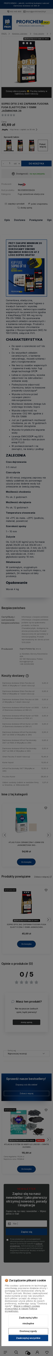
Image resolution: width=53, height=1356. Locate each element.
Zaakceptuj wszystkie (28, 1338)
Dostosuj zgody (28, 1331)
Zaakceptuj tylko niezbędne (28, 1320)
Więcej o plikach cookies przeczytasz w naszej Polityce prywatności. (22, 1309)
